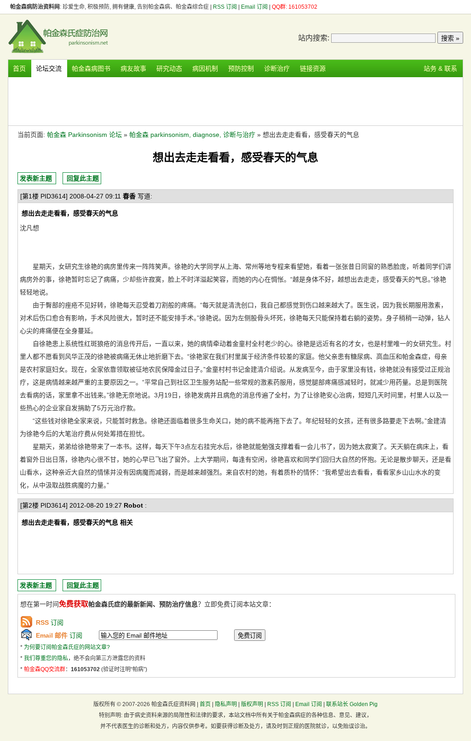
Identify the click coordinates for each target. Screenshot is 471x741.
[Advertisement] (235, 100)
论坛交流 (49, 68)
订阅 (49, 622)
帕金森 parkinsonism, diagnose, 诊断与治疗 (192, 134)
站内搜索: (313, 38)
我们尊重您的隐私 (46, 658)
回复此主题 (83, 178)
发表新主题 (36, 178)
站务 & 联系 (440, 68)
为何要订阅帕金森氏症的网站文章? (67, 647)
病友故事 (133, 68)
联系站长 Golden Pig (352, 704)
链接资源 (313, 68)
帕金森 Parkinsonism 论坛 (84, 134)
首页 (19, 68)
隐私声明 (226, 704)
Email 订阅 (254, 7)
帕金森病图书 (91, 68)
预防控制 (241, 68)
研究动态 (169, 68)
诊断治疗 (277, 68)
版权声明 (252, 704)
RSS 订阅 (225, 7)
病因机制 (205, 68)
